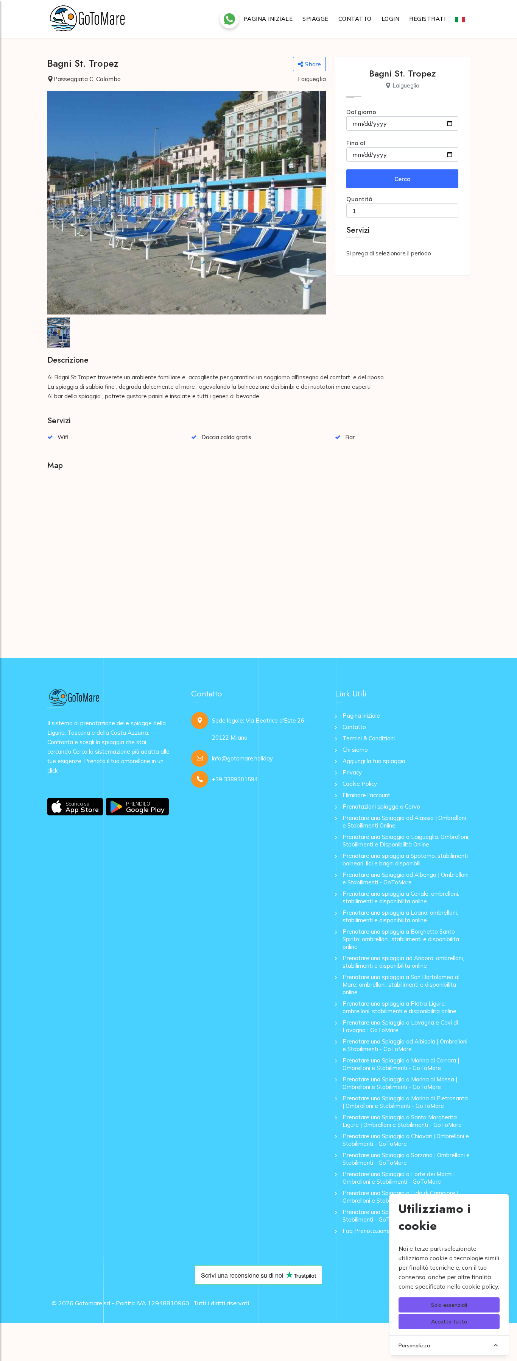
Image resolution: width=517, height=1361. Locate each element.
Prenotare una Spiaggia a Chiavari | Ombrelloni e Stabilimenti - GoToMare (406, 1140)
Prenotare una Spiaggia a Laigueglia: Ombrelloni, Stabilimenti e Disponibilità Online (406, 840)
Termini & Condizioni (369, 738)
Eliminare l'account (366, 795)
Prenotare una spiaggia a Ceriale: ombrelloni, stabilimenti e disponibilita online (401, 897)
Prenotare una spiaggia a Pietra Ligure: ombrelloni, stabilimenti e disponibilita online (399, 1007)
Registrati (427, 18)
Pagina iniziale (268, 18)
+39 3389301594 (235, 779)
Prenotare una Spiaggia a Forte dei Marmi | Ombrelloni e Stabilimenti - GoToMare (399, 1177)
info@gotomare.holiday (242, 758)
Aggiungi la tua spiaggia (374, 761)
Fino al (355, 143)
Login (391, 18)
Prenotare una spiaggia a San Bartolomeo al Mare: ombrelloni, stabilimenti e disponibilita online (401, 984)
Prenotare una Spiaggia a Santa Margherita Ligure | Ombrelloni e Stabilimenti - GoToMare (402, 1121)
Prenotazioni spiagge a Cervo (381, 806)
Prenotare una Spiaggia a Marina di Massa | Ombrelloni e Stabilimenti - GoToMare (400, 1083)
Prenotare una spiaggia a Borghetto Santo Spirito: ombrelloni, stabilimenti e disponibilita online (401, 939)
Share (312, 64)
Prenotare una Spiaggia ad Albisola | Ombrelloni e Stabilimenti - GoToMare (405, 1045)
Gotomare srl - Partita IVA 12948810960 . (133, 1303)
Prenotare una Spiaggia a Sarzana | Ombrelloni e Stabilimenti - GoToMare (406, 1158)
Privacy (352, 772)
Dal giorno (361, 112)
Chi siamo (355, 749)
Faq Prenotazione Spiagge (378, 1230)
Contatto (355, 18)
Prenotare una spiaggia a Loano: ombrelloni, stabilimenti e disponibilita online (400, 916)
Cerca (402, 179)
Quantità (359, 199)
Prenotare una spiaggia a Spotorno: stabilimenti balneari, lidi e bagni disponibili (405, 859)
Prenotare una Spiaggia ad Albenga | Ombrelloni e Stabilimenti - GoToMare (406, 878)
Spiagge (315, 18)
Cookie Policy (360, 783)
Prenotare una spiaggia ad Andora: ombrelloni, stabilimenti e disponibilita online (403, 961)
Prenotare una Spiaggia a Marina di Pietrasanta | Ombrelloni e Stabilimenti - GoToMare (405, 1102)
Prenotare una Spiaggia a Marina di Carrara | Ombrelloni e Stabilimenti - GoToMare (401, 1064)
